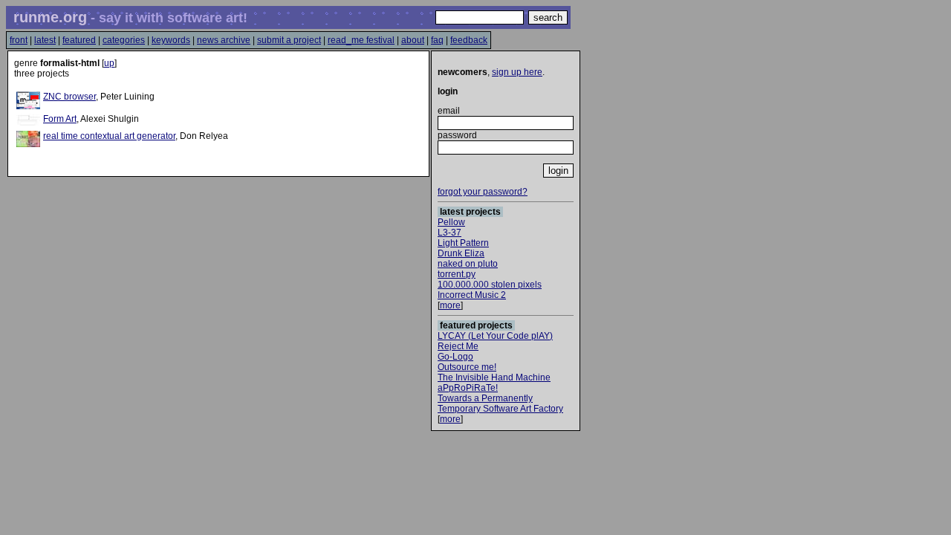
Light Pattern (463, 243)
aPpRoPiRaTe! (468, 388)
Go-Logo (455, 356)
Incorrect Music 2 (472, 295)
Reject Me (458, 346)
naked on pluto (468, 264)
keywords (171, 40)
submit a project (289, 40)
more (450, 305)
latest (45, 40)
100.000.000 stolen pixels (490, 284)
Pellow (451, 222)
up (109, 63)
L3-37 (449, 232)
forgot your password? (483, 192)
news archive (223, 40)
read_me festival (361, 40)
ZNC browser (69, 96)
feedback (468, 40)
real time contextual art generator (109, 136)
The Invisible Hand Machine (494, 377)
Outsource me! (467, 367)
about (412, 40)
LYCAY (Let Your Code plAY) (495, 336)
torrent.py (457, 274)
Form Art (60, 119)
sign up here (517, 72)
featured (79, 40)
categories (124, 40)
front (18, 40)
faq (437, 40)
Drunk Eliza (461, 253)
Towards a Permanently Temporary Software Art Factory (500, 403)
